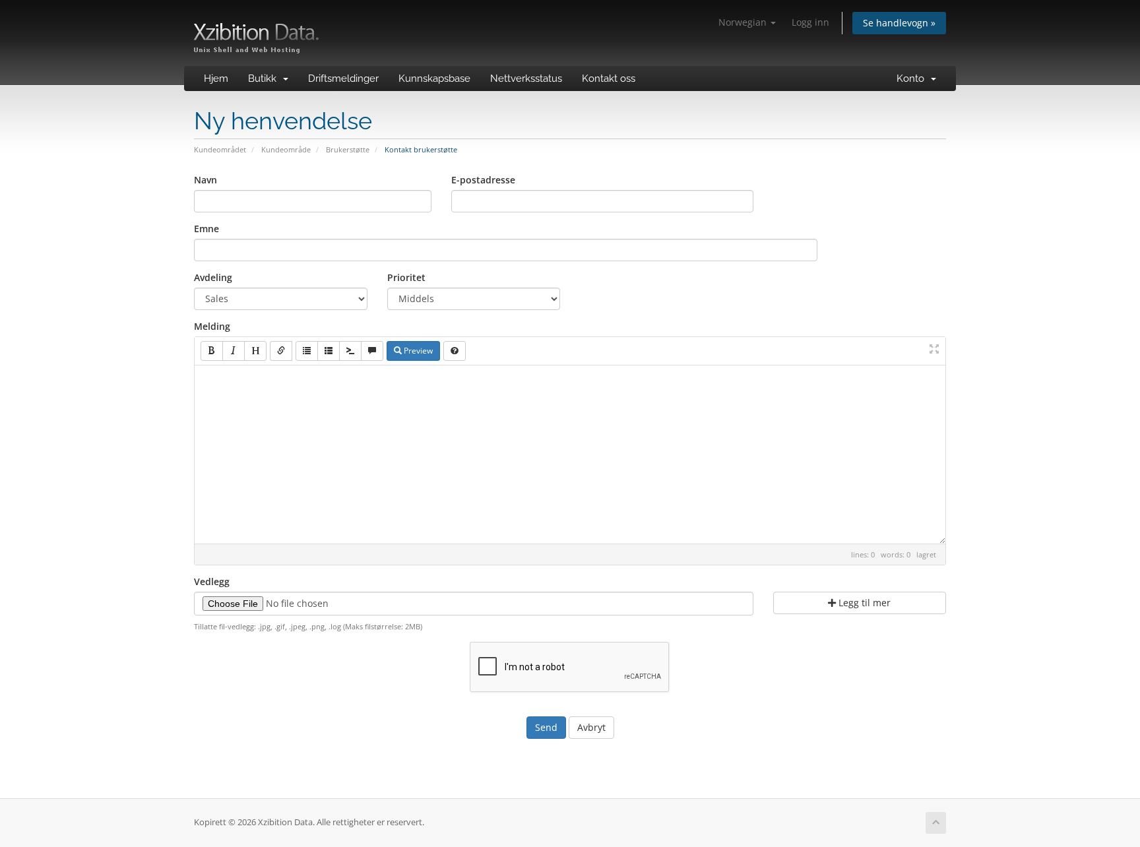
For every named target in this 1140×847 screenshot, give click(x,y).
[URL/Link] (281, 351)
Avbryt (591, 727)
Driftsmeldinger (343, 78)
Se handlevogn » (899, 22)
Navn (205, 179)
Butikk (265, 78)
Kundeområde (286, 149)
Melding (212, 326)
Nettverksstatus (526, 78)
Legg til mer (863, 602)
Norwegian (743, 22)
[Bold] (212, 351)
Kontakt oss (608, 78)
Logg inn (810, 22)
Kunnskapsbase (434, 78)
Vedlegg (212, 581)
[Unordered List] (307, 351)
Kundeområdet (220, 149)
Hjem (216, 78)
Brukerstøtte (347, 149)
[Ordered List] (328, 351)
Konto (913, 78)
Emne (206, 228)
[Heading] (255, 351)
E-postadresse (483, 179)
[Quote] (372, 351)
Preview (417, 350)
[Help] (454, 351)
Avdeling (213, 277)
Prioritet (406, 277)
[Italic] (233, 351)
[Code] (350, 351)
